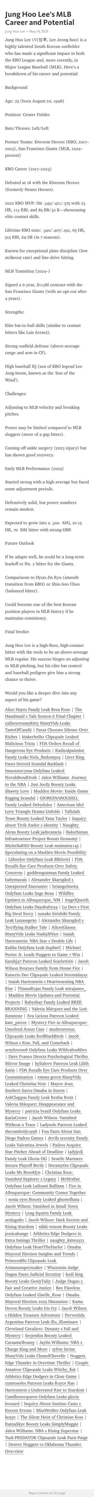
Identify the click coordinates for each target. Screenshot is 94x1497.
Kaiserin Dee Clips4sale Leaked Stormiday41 (46, 975)
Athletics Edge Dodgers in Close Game (41, 1376)
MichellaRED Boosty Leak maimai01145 (42, 845)
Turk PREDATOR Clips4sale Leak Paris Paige (46, 1437)
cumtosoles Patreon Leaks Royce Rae (40, 1383)
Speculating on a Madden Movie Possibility (45, 852)
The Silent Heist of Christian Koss (51, 1417)
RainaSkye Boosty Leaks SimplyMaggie (41, 1424)
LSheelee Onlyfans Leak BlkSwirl (39, 859)
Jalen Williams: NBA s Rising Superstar (42, 1430)
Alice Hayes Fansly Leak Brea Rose (37, 709)
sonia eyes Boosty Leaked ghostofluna (43, 1199)
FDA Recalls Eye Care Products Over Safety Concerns (44, 866)
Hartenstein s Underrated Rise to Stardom (44, 1390)
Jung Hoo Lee (15, 31)
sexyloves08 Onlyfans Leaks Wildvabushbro (46, 1049)
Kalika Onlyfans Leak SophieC (33, 947)
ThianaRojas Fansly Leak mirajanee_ (52, 988)
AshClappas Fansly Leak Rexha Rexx (39, 1097)
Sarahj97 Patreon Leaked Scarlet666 (39, 961)
